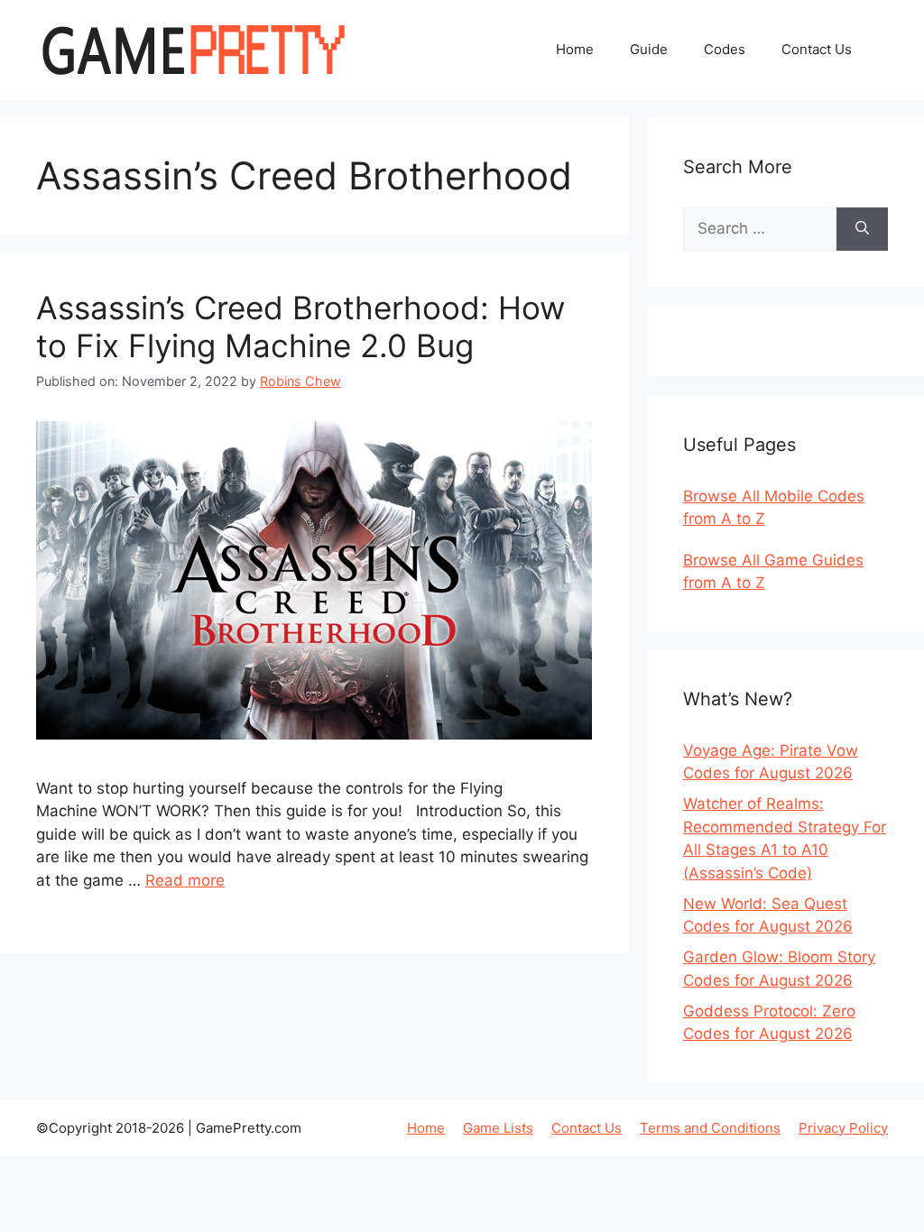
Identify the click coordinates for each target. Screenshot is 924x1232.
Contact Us (816, 49)
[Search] (862, 229)
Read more (185, 880)
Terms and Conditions (710, 1127)
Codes (724, 49)
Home (575, 49)
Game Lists (498, 1127)
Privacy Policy (843, 1127)
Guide (649, 49)
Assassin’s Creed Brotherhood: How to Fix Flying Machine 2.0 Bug (300, 326)
